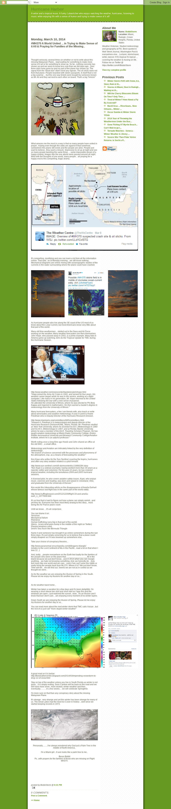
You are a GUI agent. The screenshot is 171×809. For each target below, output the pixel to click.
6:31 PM (58, 785)
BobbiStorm (131, 32)
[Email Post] (64, 787)
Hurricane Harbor (47, 9)
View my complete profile (114, 70)
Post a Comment (39, 795)
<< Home (35, 800)
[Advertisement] (71, 27)
